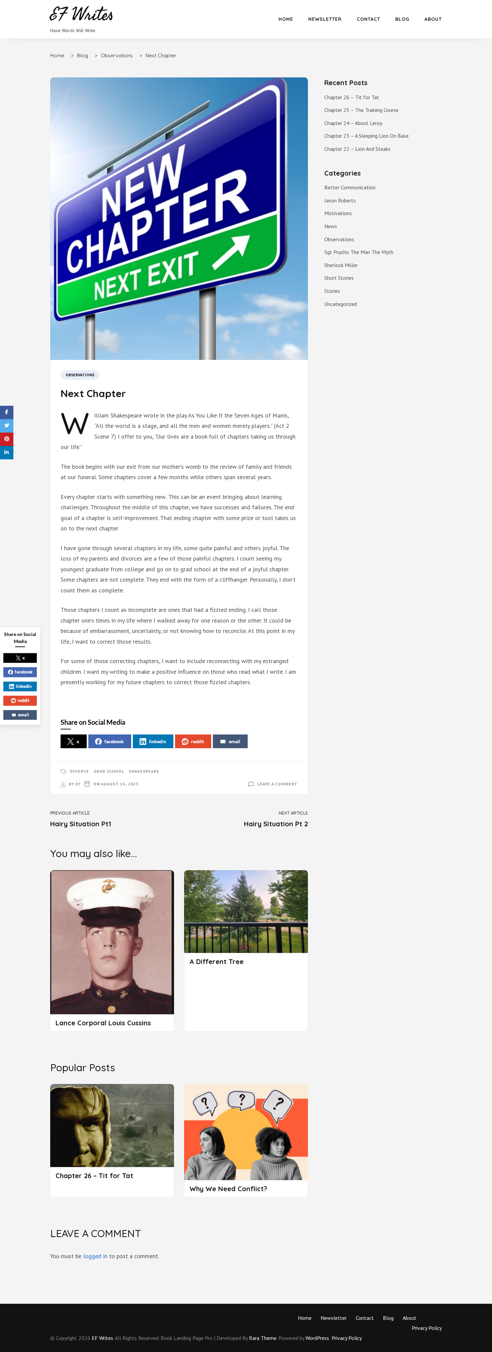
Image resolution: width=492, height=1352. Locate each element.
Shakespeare (144, 771)
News (330, 226)
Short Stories (339, 277)
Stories (332, 290)
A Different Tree (216, 961)
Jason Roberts (340, 200)
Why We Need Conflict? (228, 1188)
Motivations (338, 213)
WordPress (317, 1338)
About (433, 19)
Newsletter (325, 19)
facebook (114, 741)
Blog (402, 19)
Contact (368, 19)
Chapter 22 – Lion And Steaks (357, 148)
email (234, 741)
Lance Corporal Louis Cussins (103, 1023)
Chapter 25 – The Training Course (361, 110)
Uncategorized (340, 304)
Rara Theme (262, 1338)
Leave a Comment (277, 783)
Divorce (79, 771)
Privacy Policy (427, 1328)
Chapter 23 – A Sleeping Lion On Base (366, 135)
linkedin (157, 741)
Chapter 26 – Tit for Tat (94, 1175)
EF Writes (102, 1338)
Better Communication (350, 187)
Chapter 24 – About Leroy (353, 123)
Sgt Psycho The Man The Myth (358, 252)
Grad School (109, 771)
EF (78, 783)
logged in (95, 1256)
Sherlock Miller (341, 265)
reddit (197, 741)
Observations (80, 374)
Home (285, 19)
